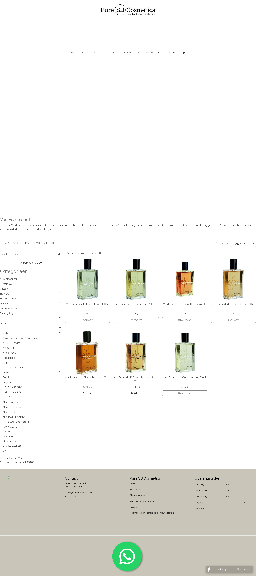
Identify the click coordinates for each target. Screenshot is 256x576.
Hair (2, 318)
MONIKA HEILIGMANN (14, 416)
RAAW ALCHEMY (12, 426)
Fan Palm (8, 377)
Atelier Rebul (9, 352)
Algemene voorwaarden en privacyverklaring (152, 512)
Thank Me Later (11, 441)
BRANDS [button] (84, 53)
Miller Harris (9, 411)
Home (3, 243)
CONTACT (172, 53)
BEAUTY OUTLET (9, 283)
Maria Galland (10, 402)
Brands (4, 333)
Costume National (13, 367)
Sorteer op (222, 243)
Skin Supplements (9, 298)
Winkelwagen (31, 262)
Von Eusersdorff (12, 446)
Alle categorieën (9, 278)
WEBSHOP (98, 53)
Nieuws (133, 506)
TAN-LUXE (8, 436)
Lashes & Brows (8, 308)
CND (5, 362)
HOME (73, 53)
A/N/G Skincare (11, 342)
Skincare (4, 293)
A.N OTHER (9, 347)
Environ (7, 372)
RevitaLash (9, 431)
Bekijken (87, 393)
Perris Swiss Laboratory (16, 421)
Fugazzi (7, 382)
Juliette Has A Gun (13, 392)
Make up (4, 303)
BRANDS (14, 243)
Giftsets (4, 288)
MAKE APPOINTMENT (132, 53)
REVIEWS (149, 53)
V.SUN (6, 451)
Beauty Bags (7, 313)
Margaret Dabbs (12, 407)
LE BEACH (8, 397)
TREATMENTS (112, 53)
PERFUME (28, 243)
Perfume (4, 323)
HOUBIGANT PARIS (13, 387)
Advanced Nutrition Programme (20, 338)
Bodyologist (9, 357)
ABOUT (160, 53)
